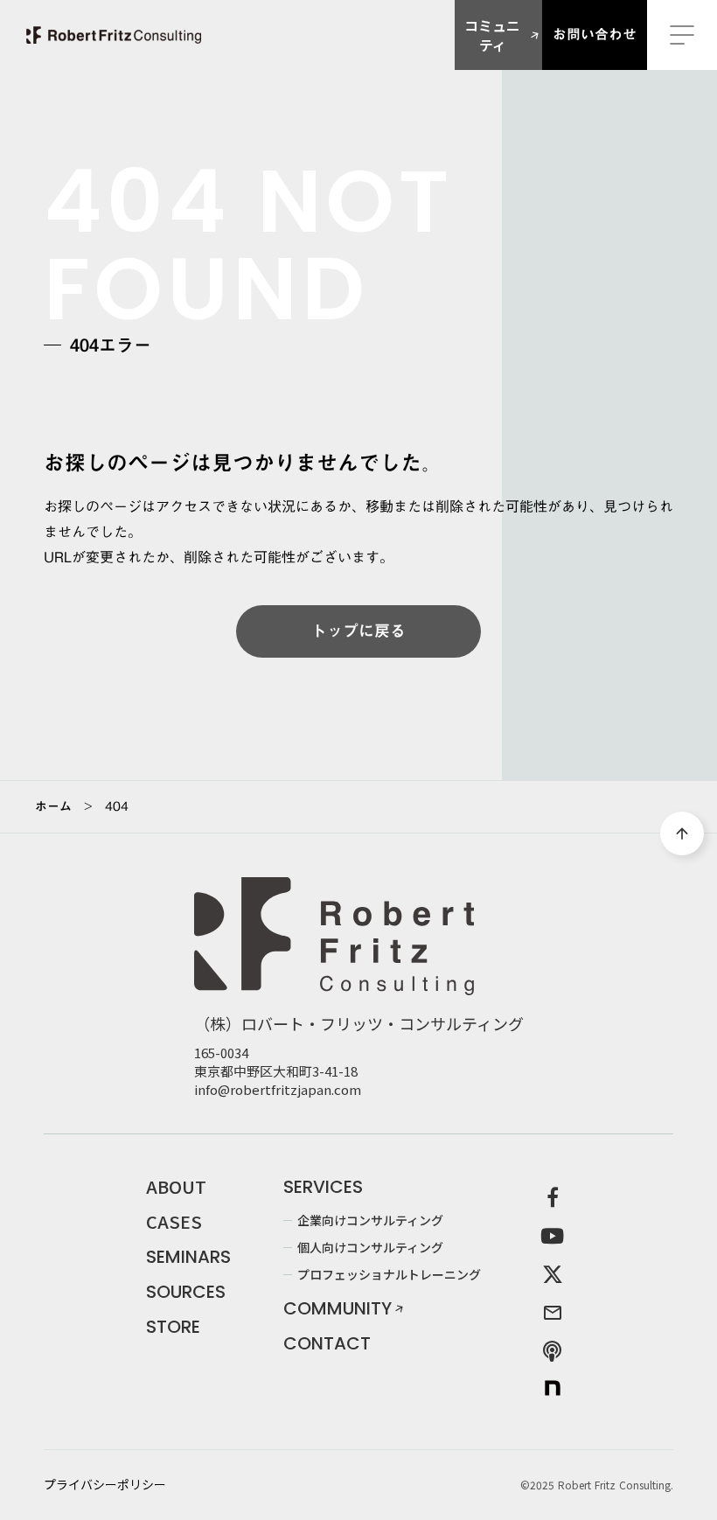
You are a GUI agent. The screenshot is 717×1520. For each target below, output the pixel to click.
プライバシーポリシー (105, 1484)
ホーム (53, 806)
